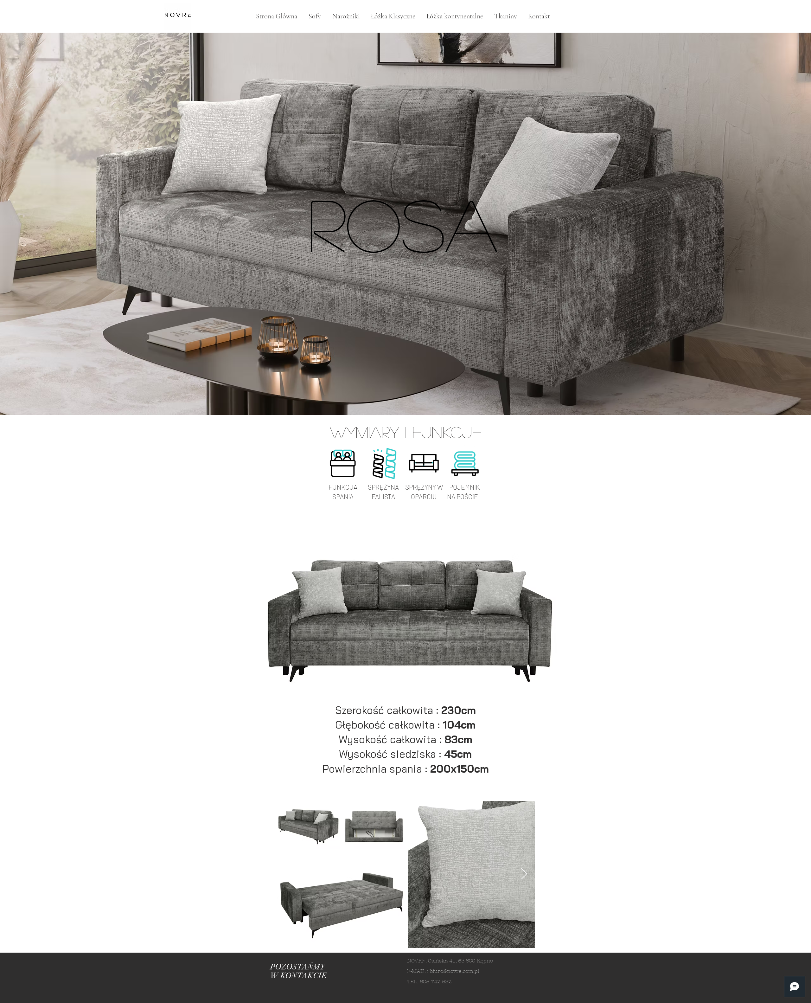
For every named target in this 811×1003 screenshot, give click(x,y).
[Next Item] (524, 874)
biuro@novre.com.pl (454, 971)
